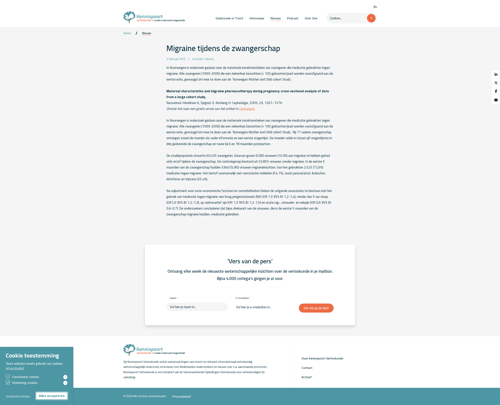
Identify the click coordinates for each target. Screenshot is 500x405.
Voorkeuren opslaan (18, 395)
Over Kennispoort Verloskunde (322, 358)
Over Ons (311, 18)
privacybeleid (15, 368)
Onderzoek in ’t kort (229, 18)
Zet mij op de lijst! (316, 308)
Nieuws (276, 18)
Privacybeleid (181, 396)
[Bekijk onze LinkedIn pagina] (375, 7)
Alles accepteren (52, 395)
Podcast (292, 18)
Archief (307, 377)
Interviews (257, 18)
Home (127, 33)
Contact (307, 367)
